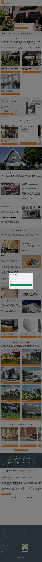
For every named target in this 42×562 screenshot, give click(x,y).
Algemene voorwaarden (26, 531)
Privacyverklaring (25, 533)
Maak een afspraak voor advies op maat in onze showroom (26, 144)
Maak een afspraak (5, 493)
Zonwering (3, 530)
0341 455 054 (22, 133)
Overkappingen (4, 533)
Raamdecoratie (4, 531)
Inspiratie (3, 537)
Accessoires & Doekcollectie (6, 536)
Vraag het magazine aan (6, 114)
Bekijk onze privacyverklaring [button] (14, 282)
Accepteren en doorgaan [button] (21, 284)
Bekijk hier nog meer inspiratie (20, 449)
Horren (3, 534)
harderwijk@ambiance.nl (24, 131)
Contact (24, 530)
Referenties (3, 539)
